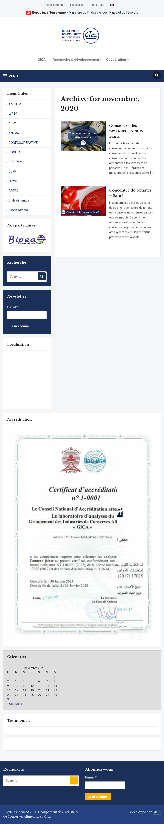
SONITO (14, 152)
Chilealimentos (19, 200)
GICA (42, 60)
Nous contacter (55, 4)
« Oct (10, 703)
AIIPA (13, 123)
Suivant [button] (42, 240)
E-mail (12, 307)
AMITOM (15, 104)
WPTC (13, 114)
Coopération (116, 60)
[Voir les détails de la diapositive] (26, 239)
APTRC (14, 191)
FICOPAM (15, 162)
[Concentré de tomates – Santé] (83, 200)
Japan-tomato (18, 210)
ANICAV (14, 133)
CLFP (12, 171)
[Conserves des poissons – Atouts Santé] (83, 136)
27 (39, 694)
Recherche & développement (76, 60)
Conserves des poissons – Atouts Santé (126, 131)
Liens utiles (77, 4)
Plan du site (97, 4)
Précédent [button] (12, 240)
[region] (26, 241)
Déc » (18, 703)
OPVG (13, 181)
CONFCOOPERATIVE (23, 143)
